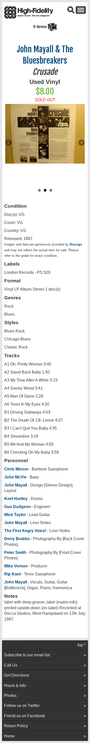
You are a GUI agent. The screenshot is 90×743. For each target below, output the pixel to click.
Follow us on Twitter (22, 705)
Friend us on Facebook (24, 716)
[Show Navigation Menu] (81, 10)
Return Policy (16, 726)
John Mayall (15, 485)
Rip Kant (12, 574)
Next (81, 143)
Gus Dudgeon (17, 507)
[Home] (28, 12)
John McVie (15, 477)
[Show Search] (71, 10)
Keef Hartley (16, 499)
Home (9, 736)
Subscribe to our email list (27, 655)
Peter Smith (15, 552)
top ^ (82, 645)
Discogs (76, 244)
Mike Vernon (16, 566)
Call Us (10, 665)
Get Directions (16, 675)
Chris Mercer (16, 469)
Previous (9, 143)
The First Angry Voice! (25, 531)
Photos (10, 695)
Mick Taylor (15, 515)
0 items (40, 27)
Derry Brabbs (17, 539)
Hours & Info (15, 685)
